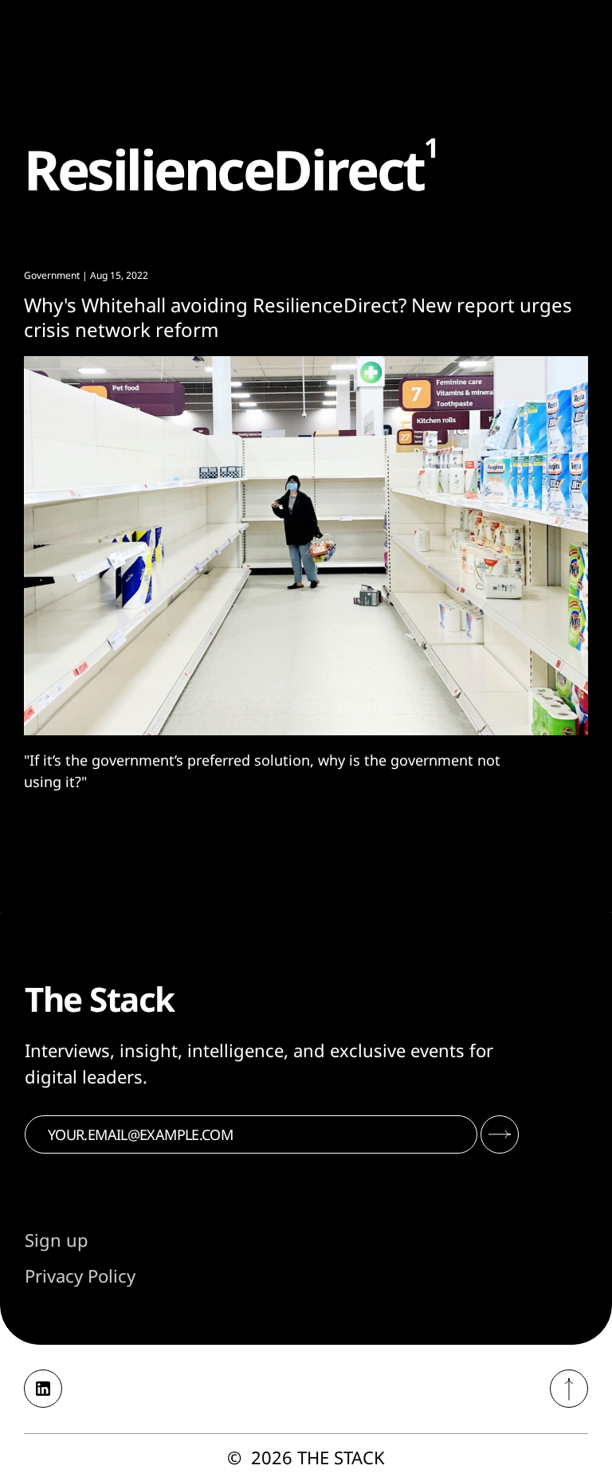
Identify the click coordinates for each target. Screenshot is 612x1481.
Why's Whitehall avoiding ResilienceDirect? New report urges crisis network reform (298, 317)
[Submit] (500, 1134)
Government (52, 275)
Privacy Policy (80, 1275)
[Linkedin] (43, 1388)
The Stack (341, 1457)
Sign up (56, 1240)
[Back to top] (569, 1388)
